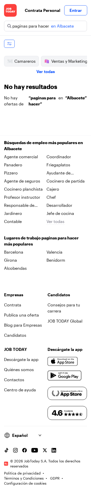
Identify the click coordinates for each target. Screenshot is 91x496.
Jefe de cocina (60, 213)
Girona (10, 260)
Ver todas (45, 71)
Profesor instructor (22, 197)
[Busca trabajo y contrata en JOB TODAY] (10, 10)
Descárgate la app (21, 359)
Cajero (53, 189)
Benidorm (56, 260)
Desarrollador (59, 205)
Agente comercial (21, 156)
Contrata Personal (42, 10)
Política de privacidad (22, 473)
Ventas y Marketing (69, 61)
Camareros (25, 61)
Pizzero (11, 172)
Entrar (76, 10)
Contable (13, 221)
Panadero (13, 164)
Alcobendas (15, 268)
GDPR (55, 478)
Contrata (12, 304)
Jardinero (13, 213)
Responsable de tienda (19, 205)
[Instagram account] (15, 450)
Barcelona (13, 252)
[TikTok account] (6, 450)
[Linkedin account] (54, 450)
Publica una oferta (21, 314)
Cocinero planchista (23, 189)
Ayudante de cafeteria (59, 173)
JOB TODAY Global (65, 321)
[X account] (44, 450)
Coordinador (59, 156)
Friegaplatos (58, 164)
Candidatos (15, 335)
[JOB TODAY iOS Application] (63, 361)
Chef (51, 197)
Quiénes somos (19, 369)
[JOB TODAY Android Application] (65, 376)
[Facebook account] (24, 450)
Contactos (14, 379)
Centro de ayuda (20, 389)
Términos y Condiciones (24, 478)
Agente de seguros (22, 180)
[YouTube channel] (34, 450)
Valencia (54, 252)
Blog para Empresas (23, 325)
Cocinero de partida (66, 180)
